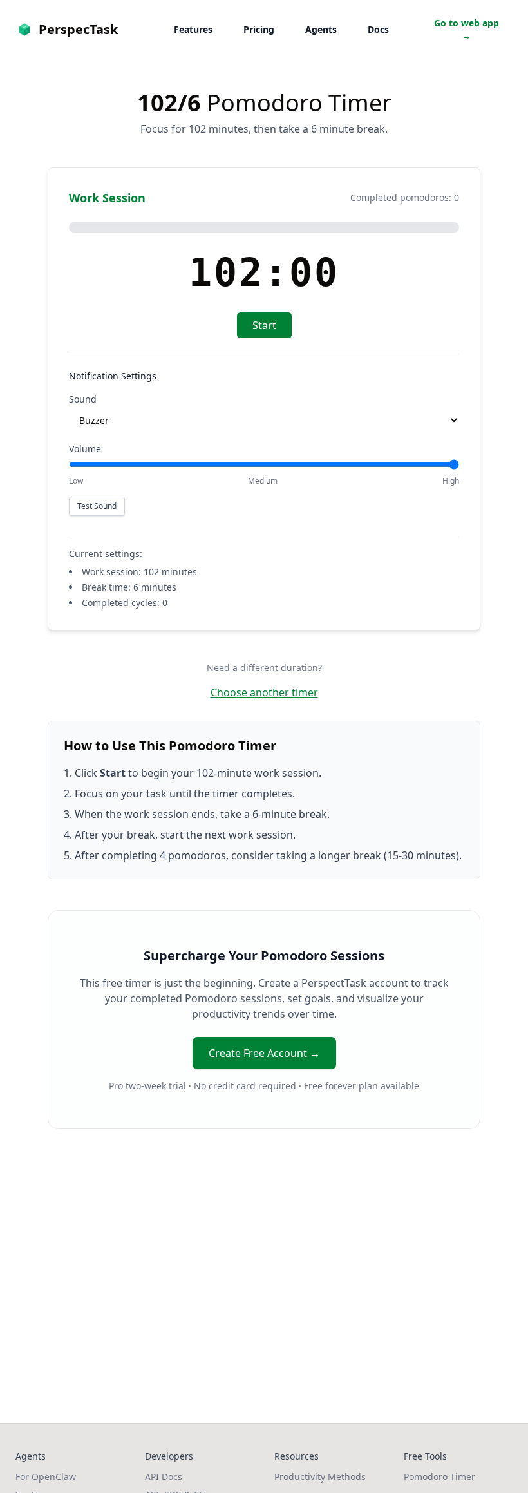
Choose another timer (264, 692)
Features (193, 29)
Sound (83, 399)
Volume (85, 448)
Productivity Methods (320, 1476)
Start (264, 325)
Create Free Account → (264, 1053)
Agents (321, 29)
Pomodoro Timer (439, 1476)
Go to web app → (466, 29)
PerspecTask (78, 29)
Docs (378, 29)
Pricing (258, 29)
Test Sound (97, 505)
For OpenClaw (45, 1476)
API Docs (163, 1476)
